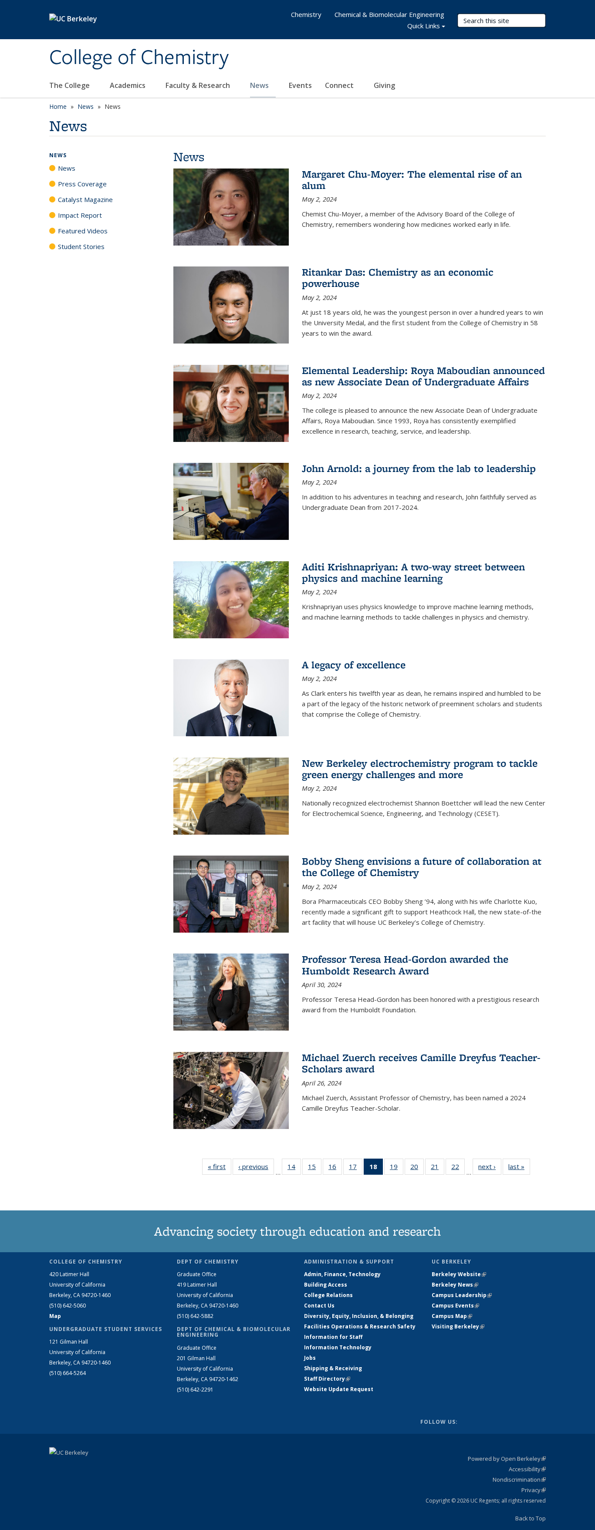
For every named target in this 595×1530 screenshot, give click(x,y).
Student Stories (81, 246)
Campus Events (455, 1305)
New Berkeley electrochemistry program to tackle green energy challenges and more (420, 768)
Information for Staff (333, 1337)
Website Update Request (338, 1389)
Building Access (325, 1284)
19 (396, 1168)
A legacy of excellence (354, 664)
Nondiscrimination (519, 1479)
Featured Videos (83, 230)
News (260, 85)
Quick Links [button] (423, 25)
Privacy (533, 1490)
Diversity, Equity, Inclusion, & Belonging (358, 1316)
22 (458, 1168)
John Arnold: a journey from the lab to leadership (419, 468)
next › (489, 1166)
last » (519, 1166)
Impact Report (80, 215)
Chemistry (306, 14)
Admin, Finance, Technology (342, 1274)
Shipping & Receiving (333, 1368)
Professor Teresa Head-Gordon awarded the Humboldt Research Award (405, 964)
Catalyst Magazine (85, 199)
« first (219, 1166)
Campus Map (452, 1316)
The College (70, 85)
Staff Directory (327, 1378)
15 (314, 1168)
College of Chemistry (139, 58)
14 (294, 1168)
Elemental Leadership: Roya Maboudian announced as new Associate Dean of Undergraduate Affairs (423, 376)
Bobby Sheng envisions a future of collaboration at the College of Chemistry (421, 866)
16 (335, 1168)
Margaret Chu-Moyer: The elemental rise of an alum (412, 179)
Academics (128, 85)
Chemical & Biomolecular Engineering (389, 14)
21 (437, 1168)
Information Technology (338, 1347)
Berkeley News (455, 1284)
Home (58, 106)
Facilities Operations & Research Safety (360, 1326)
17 (355, 1168)
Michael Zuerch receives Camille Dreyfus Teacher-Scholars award (421, 1063)
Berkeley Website (459, 1274)
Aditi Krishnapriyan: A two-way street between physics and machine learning (413, 572)
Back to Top (530, 1518)
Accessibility (527, 1469)
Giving (384, 85)
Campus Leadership (462, 1295)
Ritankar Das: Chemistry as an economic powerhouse (398, 277)
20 (417, 1168)
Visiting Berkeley (458, 1326)
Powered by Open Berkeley (507, 1459)
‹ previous (256, 1166)
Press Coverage (82, 183)
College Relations (328, 1295)
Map (55, 1316)
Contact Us (319, 1305)
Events (300, 85)
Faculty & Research (199, 85)
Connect (340, 85)
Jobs (310, 1357)
